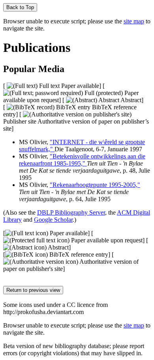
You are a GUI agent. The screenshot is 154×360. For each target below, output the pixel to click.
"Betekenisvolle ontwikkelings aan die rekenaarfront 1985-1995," (82, 160)
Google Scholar (53, 219)
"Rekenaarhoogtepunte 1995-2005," (95, 184)
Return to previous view (33, 290)
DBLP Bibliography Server (71, 212)
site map (134, 21)
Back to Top (20, 7)
